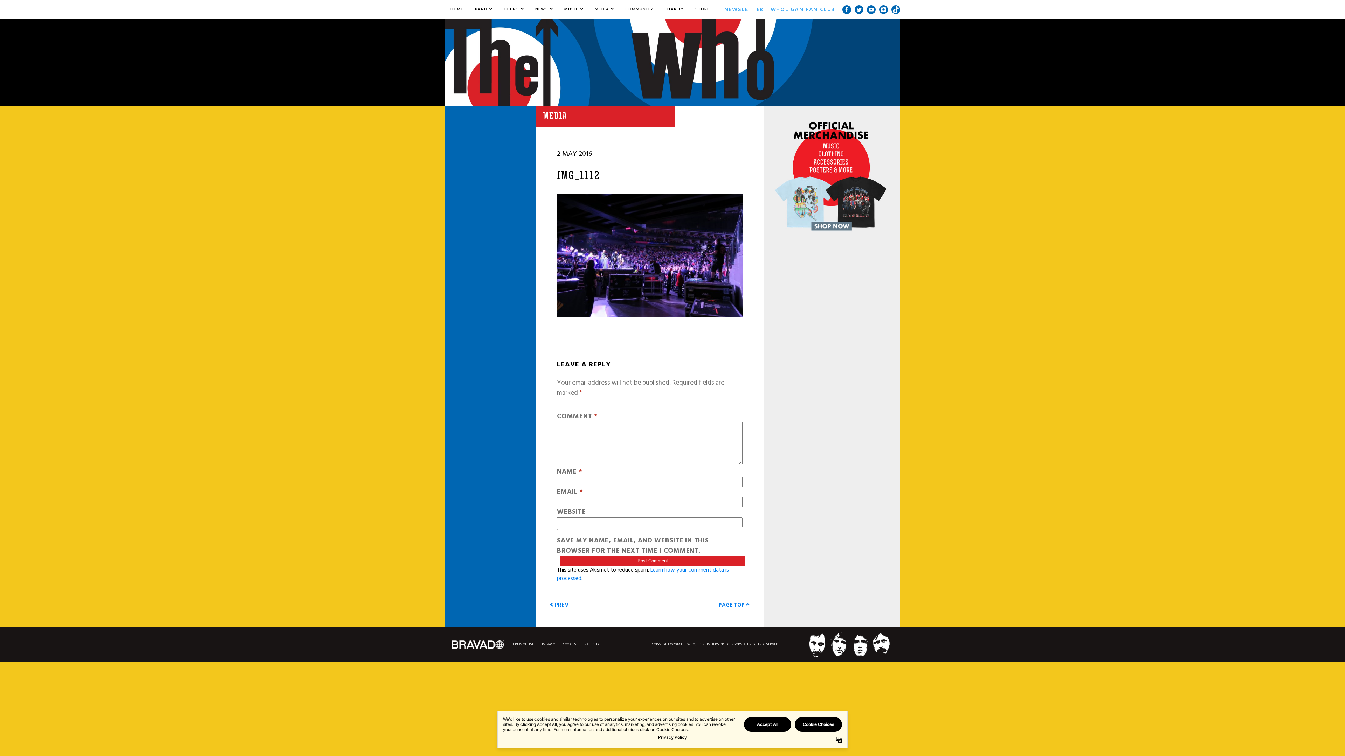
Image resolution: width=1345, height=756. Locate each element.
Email (570, 492)
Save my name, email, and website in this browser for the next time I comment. (633, 546)
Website (571, 512)
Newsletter (744, 9)
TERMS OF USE (522, 644)
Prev (561, 605)
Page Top (732, 605)
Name (569, 472)
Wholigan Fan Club (803, 9)
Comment (577, 417)
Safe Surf (592, 644)
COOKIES (569, 644)
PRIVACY (548, 644)
